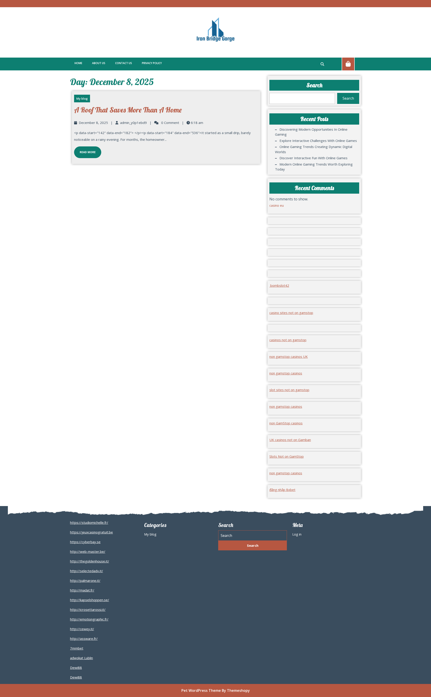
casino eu (276, 205)
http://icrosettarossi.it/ (88, 609)
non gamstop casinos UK (288, 356)
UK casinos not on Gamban (290, 439)
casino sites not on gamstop (291, 312)
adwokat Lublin (81, 658)
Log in (296, 534)
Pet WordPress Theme (201, 690)
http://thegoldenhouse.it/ (89, 561)
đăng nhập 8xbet (282, 489)
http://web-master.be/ (87, 551)
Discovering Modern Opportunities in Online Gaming (311, 132)
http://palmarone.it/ (85, 580)
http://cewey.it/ (82, 629)
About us (98, 63)
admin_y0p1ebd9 (133, 122)
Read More (85, 150)
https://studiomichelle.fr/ (89, 522)
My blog (82, 98)
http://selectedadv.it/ (86, 571)
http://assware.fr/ (84, 638)
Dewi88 (76, 667)
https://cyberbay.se (85, 542)
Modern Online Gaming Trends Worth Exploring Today (314, 167)
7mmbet (76, 648)
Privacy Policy (152, 63)
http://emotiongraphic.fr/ (89, 619)
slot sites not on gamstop (289, 390)
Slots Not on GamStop (286, 456)
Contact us (123, 63)
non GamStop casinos (286, 423)
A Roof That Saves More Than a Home (128, 109)
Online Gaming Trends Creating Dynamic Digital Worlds (313, 149)
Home (78, 63)
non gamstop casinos (285, 373)
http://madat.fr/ (82, 590)
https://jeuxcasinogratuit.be (91, 532)
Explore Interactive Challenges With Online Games (318, 140)
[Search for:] (252, 535)
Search (314, 85)
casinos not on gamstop (287, 340)
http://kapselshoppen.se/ (89, 600)
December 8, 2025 (93, 122)
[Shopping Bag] (348, 63)
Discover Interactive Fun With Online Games (313, 158)
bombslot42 (279, 285)
